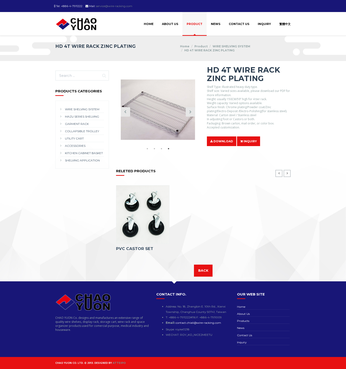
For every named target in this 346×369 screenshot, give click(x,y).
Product (194, 24)
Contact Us (239, 24)
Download (223, 141)
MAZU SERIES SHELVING (82, 116)
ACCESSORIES (75, 146)
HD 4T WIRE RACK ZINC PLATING (209, 50)
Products (243, 321)
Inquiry (264, 24)
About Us (170, 24)
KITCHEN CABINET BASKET (84, 153)
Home (148, 24)
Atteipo (119, 363)
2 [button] (154, 148)
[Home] (76, 18)
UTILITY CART (74, 138)
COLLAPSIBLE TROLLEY (82, 131)
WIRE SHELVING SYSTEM (231, 46)
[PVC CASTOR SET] (142, 214)
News (215, 24)
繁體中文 (285, 24)
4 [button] (168, 148)
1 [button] (147, 148)
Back (203, 270)
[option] (158, 111)
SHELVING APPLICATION (82, 160)
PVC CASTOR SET (134, 248)
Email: (171, 322)
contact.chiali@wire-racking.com (198, 322)
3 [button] (161, 148)
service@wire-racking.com (114, 6)
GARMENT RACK (77, 124)
